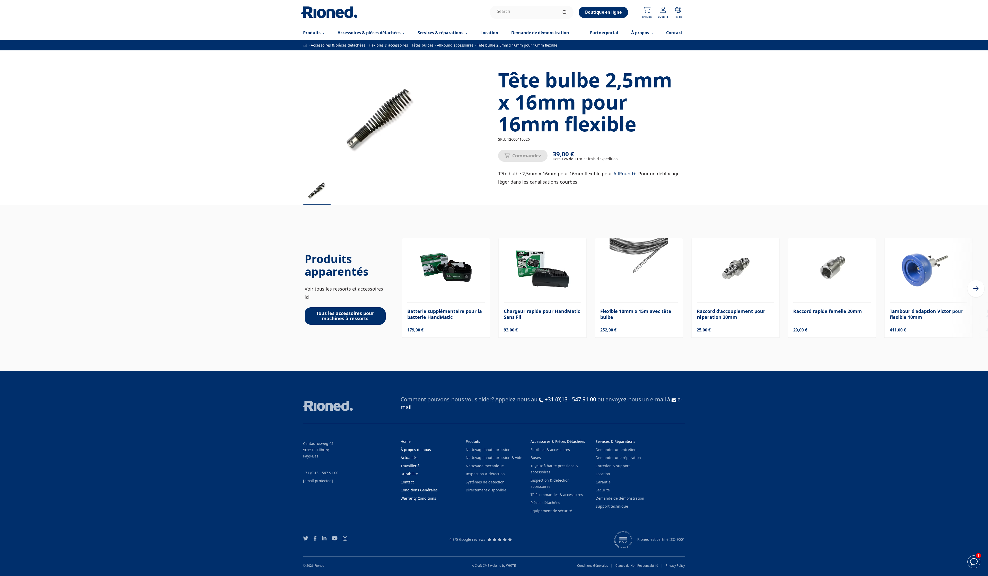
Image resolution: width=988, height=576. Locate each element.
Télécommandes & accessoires (557, 494)
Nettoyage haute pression (488, 449)
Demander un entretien (616, 449)
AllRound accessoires (455, 45)
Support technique (612, 506)
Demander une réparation (618, 457)
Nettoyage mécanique (485, 465)
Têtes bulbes (423, 45)
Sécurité (603, 490)
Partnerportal (604, 32)
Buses (536, 457)
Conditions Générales (592, 565)
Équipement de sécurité (551, 510)
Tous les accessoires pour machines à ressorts (345, 315)
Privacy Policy (675, 565)
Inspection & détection (485, 473)
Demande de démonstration (540, 32)
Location (489, 32)
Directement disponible (486, 490)
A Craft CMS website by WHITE (494, 565)
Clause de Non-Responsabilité (636, 565)
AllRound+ (624, 173)
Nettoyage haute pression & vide (494, 457)
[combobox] (532, 12)
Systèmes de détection (485, 482)
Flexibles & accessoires (388, 45)
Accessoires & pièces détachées (338, 45)
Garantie (603, 482)
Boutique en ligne (603, 12)
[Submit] (565, 12)
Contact (674, 32)
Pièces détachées (545, 502)
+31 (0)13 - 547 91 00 (320, 472)
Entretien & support (613, 465)
